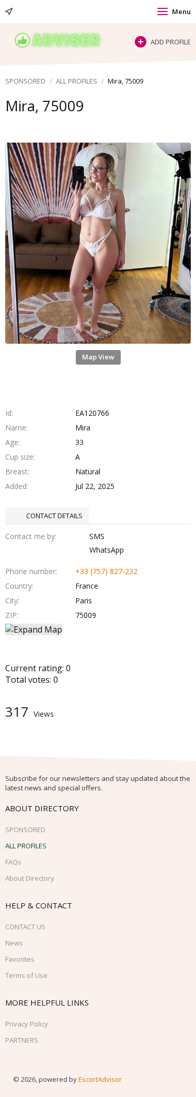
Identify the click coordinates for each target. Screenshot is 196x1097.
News (14, 943)
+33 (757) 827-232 (106, 571)
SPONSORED (25, 81)
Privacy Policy (26, 1024)
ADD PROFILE (171, 41)
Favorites (19, 959)
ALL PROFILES (76, 81)
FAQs (13, 862)
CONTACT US (25, 926)
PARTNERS (21, 1040)
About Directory (29, 878)
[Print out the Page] (88, 126)
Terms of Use (26, 975)
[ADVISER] (64, 40)
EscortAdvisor (100, 1079)
